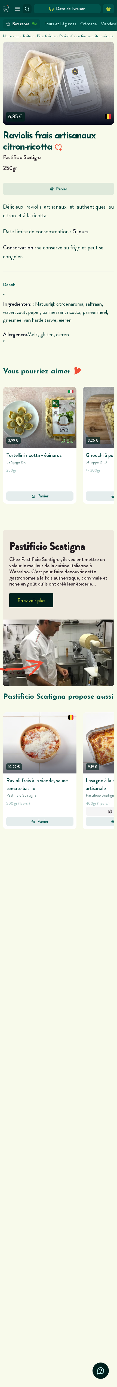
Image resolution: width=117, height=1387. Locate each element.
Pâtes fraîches (46, 36)
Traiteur (28, 36)
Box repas (24, 24)
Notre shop (11, 36)
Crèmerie (88, 24)
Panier (61, 189)
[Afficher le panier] (108, 8)
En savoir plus (31, 600)
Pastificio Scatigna (22, 157)
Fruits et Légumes (60, 24)
